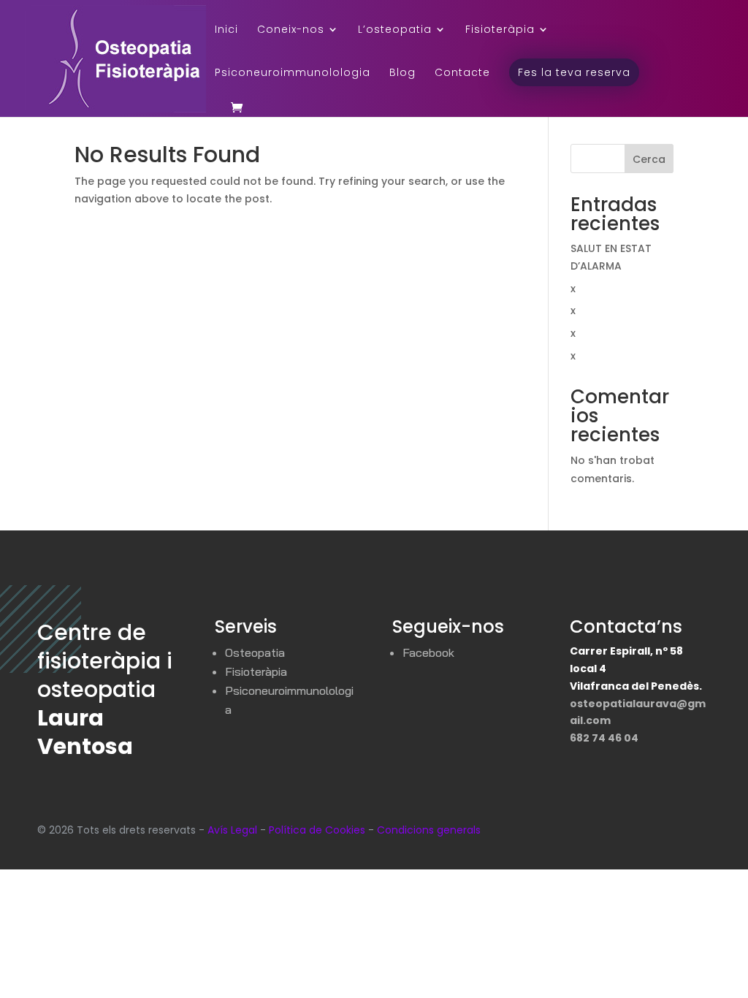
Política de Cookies (317, 830)
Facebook (428, 652)
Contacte (462, 73)
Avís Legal (232, 830)
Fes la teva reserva (574, 72)
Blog (402, 73)
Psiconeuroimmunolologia (292, 73)
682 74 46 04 (604, 738)
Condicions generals (429, 830)
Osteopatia (255, 652)
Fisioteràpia (500, 30)
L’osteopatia (395, 30)
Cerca (649, 159)
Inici (226, 30)
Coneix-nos (290, 30)
